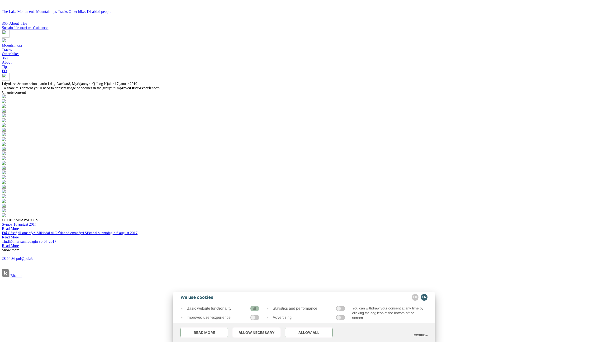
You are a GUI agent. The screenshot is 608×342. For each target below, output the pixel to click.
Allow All (308, 332)
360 (5, 23)
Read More (204, 332)
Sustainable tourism (17, 28)
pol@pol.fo (24, 258)
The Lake (9, 12)
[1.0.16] (421, 335)
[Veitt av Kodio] (6, 273)
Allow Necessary (256, 332)
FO (4, 71)
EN (424, 297)
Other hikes (78, 12)
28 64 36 (9, 258)
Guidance (40, 28)
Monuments (26, 12)
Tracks (63, 12)
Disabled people (99, 12)
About (15, 23)
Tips (24, 23)
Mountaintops (47, 12)
